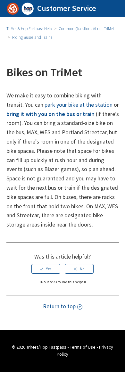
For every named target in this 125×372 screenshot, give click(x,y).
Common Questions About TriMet (86, 28)
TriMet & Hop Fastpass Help (29, 28)
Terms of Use (83, 347)
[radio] (45, 269)
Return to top (59, 306)
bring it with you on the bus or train (50, 114)
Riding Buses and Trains (32, 37)
